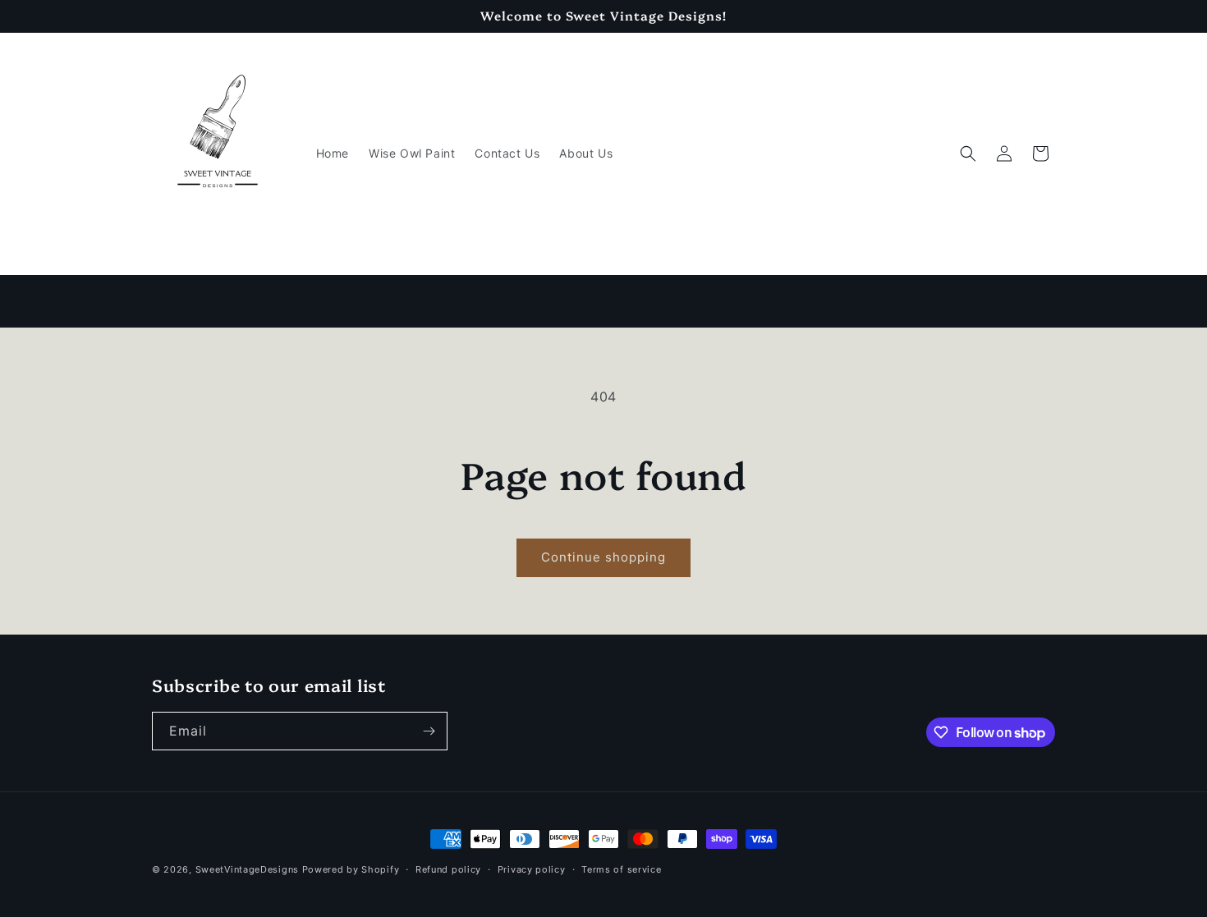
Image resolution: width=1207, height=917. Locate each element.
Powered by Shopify (351, 869)
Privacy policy (532, 869)
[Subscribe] (429, 731)
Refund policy (448, 869)
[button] (968, 153)
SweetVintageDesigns (247, 869)
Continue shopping (603, 557)
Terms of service (621, 869)
